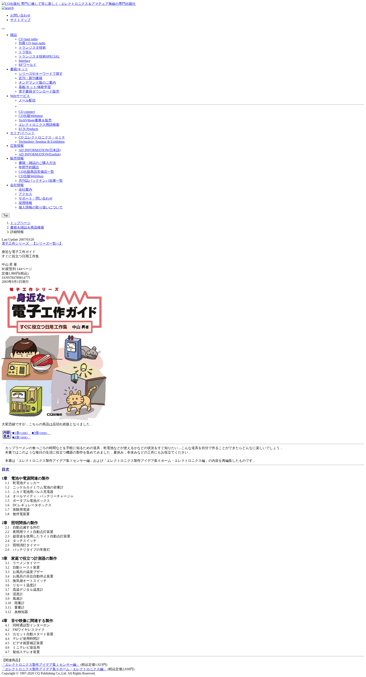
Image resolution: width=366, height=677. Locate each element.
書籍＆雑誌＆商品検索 (27, 227)
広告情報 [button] (17, 145)
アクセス (25, 194)
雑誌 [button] (13, 35)
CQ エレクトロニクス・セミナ (42, 137)
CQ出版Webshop (31, 116)
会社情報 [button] (17, 185)
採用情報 (25, 203)
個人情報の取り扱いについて (41, 207)
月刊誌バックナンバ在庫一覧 (41, 180)
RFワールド (27, 65)
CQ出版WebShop (31, 176)
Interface (24, 60)
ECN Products (28, 129)
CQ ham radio (28, 39)
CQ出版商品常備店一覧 (36, 171)
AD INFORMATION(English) (40, 154)
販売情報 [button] (17, 158)
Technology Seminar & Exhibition (42, 141)
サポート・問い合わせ (36, 198)
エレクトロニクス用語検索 (39, 124)
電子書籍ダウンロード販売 (39, 91)
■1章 (20, 433)
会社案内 (25, 189)
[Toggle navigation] (3, 28)
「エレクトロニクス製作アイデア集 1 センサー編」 (41, 664)
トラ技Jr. (25, 52)
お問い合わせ (20, 15)
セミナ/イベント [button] (22, 133)
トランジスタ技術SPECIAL (39, 56)
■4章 (20, 437)
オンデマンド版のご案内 (37, 82)
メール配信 (27, 100)
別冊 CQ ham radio (32, 43)
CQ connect (27, 112)
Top (5, 215)
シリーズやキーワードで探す (41, 73)
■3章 (39, 433)
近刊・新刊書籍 (30, 78)
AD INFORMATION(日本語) (40, 150)
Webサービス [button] (20, 96)
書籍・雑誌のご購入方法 (37, 163)
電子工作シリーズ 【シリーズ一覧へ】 (32, 243)
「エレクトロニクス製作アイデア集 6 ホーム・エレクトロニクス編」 (54, 669)
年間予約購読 (29, 167)
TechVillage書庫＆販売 (35, 120)
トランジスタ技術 (32, 47)
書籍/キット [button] (19, 69)
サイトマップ (20, 20)
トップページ (20, 223)
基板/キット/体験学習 (35, 87)
